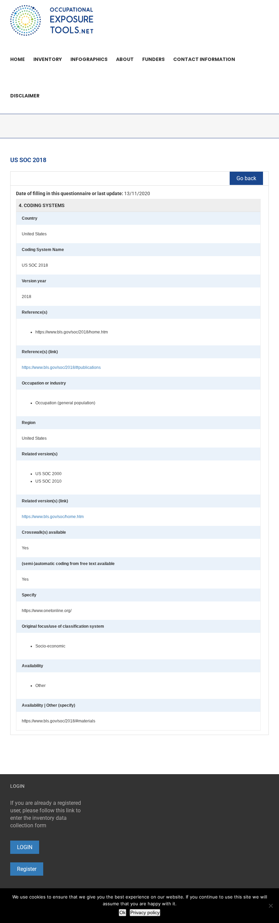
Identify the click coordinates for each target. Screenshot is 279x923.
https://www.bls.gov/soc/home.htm (53, 516)
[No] (270, 905)
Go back (246, 178)
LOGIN (24, 847)
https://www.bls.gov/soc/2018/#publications (61, 367)
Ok (122, 912)
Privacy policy (145, 912)
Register (26, 869)
